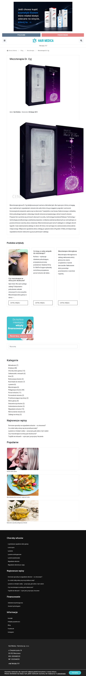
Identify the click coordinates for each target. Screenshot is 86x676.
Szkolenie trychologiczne (15, 603)
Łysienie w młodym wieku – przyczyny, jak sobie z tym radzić (28, 431)
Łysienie (11, 384)
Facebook (11, 628)
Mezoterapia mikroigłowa (67, 251)
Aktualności (12, 365)
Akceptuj (75, 673)
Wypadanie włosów (14, 409)
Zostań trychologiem (14, 606)
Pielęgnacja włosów (14, 390)
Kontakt (10, 618)
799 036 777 (43, 46)
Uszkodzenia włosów (15, 406)
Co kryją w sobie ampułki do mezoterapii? (42, 252)
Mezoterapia (12, 387)
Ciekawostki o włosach (15, 373)
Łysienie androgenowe (14, 554)
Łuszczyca (11, 547)
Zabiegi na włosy (13, 414)
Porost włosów (13, 392)
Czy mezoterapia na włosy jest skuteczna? (16, 280)
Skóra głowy (12, 401)
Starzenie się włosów (15, 403)
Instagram (11, 632)
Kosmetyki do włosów (15, 382)
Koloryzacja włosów (14, 379)
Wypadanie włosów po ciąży (16, 565)
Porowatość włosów (15, 395)
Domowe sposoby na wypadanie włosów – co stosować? (27, 425)
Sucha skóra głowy (12, 471)
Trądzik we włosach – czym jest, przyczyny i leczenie (25, 436)
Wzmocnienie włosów (15, 412)
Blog (9, 625)
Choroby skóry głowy (15, 371)
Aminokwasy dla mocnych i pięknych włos (18, 497)
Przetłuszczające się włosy (17, 398)
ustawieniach (61, 674)
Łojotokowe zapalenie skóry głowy (18, 544)
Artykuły (11, 368)
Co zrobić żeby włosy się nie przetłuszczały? (23, 428)
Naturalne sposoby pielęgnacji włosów (17, 522)
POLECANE (21, 35)
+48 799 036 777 (13, 664)
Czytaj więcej (15, 303)
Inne (9, 376)
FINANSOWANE (63, 35)
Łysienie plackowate (14, 558)
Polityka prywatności (14, 621)
